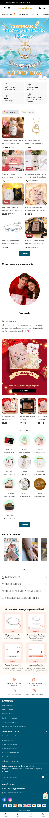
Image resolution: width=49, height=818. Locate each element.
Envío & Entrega (7, 740)
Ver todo (24, 253)
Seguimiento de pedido (10, 748)
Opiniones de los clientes (10, 761)
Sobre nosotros (7, 710)
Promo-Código (7, 705)
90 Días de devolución (9, 744)
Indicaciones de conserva (10, 753)
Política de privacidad (9, 718)
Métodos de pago (8, 714)
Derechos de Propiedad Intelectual (14, 726)
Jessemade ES (26, 810)
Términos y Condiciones (10, 722)
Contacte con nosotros (10, 736)
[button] (4, 8)
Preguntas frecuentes (9, 757)
